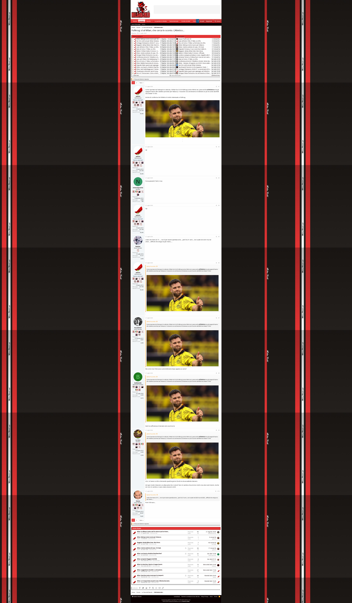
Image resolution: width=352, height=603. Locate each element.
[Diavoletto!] (134, 102)
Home (135, 21)
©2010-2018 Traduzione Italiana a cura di (176, 601)
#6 (219, 263)
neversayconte (138, 188)
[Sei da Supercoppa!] (135, 105)
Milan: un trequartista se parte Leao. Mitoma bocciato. (153, 581)
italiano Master (137, 596)
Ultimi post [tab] (180, 36)
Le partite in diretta (161, 21)
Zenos (138, 501)
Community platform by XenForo (176, 600)
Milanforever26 (212, 533)
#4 (219, 205)
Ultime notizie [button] (136, 36)
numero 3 (213, 561)
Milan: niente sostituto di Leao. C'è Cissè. (149, 548)
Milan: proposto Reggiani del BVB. (147, 559)
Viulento (214, 566)
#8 (219, 373)
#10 (219, 491)
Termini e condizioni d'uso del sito (190, 596)
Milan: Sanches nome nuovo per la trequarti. (150, 575)
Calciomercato (173, 21)
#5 (219, 236)
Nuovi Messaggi (136, 24)
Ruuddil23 (138, 328)
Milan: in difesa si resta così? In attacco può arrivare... (153, 531)
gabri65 (214, 539)
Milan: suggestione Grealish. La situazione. (150, 570)
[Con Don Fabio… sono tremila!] (142, 102)
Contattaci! (177, 596)
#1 (219, 86)
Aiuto (211, 596)
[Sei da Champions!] (139, 102)
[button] (152, 21)
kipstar (137, 246)
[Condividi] (216, 87)
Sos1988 (214, 544)
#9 (219, 430)
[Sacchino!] (138, 105)
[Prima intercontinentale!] (141, 105)
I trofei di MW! (185, 21)
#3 (219, 178)
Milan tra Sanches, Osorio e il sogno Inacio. (150, 564)
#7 (219, 318)
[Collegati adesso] (138, 94)
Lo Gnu (138, 440)
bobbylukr (138, 383)
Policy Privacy (204, 596)
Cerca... (144, 24)
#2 (219, 147)
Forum (142, 21)
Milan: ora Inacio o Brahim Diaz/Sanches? (149, 553)
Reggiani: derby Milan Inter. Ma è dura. (148, 542)
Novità (148, 21)
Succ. (141, 83)
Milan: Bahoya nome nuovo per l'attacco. (149, 537)
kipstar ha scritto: (151, 495)
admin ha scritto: (151, 266)
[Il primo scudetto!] (136, 192)
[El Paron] (136, 102)
